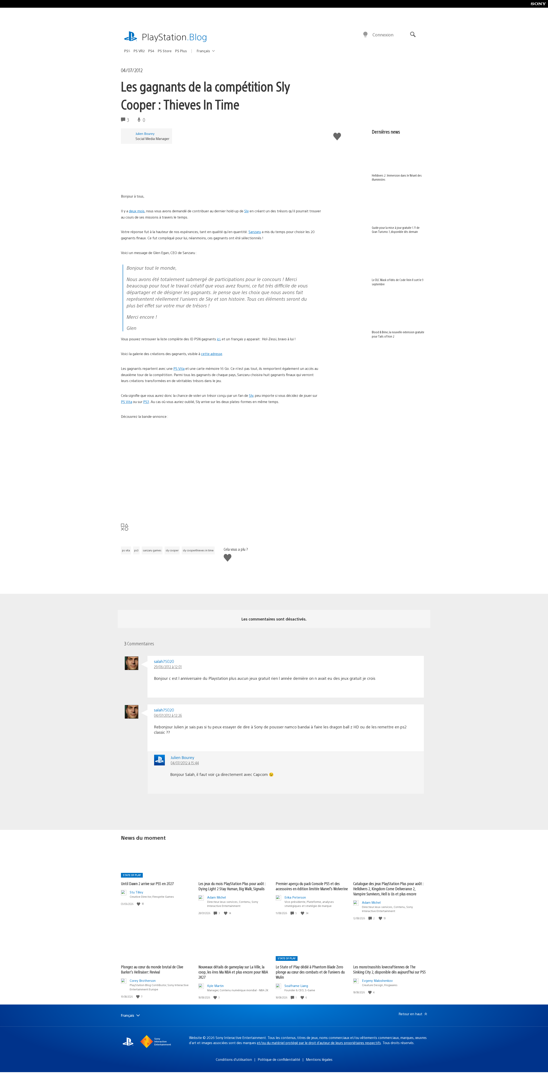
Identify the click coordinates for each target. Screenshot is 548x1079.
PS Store (165, 51)
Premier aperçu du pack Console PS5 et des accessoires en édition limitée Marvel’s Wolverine (312, 886)
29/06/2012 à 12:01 (168, 666)
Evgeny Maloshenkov (377, 980)
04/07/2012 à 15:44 (185, 762)
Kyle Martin (215, 986)
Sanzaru (255, 231)
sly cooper (172, 550)
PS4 (151, 51)
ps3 (136, 550)
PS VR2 (139, 51)
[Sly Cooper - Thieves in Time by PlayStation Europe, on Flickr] (154, 181)
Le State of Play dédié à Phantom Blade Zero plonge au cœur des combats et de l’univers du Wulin (310, 971)
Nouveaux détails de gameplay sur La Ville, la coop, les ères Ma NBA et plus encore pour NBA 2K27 (233, 971)
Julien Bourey (145, 133)
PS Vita (179, 368)
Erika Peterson (295, 897)
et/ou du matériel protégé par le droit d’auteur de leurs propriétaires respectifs (319, 1042)
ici (218, 339)
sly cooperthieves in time (198, 550)
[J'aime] (139, 904)
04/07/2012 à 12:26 (168, 715)
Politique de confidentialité (279, 1059)
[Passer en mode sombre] (365, 35)
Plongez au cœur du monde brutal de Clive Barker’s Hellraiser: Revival (152, 969)
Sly (246, 211)
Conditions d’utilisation (234, 1059)
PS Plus (181, 51)
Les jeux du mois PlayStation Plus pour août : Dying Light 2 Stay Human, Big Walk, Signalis (231, 886)
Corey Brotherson (143, 980)
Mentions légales (319, 1059)
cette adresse (211, 353)
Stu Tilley (136, 892)
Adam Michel (216, 897)
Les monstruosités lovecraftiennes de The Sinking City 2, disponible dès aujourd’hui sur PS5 (389, 969)
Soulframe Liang (296, 986)
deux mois (136, 211)
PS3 (146, 401)
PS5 (127, 51)
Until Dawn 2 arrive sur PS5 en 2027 (147, 883)
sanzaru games (152, 550)
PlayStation (174, 36)
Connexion (382, 34)
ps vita (126, 550)
